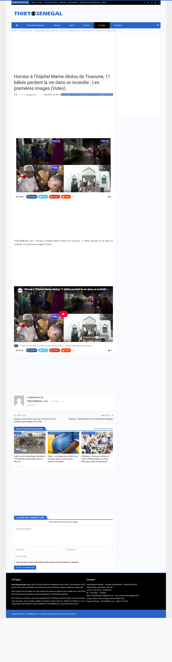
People (86, 25)
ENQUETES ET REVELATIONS (90, 2)
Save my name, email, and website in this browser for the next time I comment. (47, 562)
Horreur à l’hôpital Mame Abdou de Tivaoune (79, 345)
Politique (118, 25)
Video (65, 94)
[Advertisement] (115, 13)
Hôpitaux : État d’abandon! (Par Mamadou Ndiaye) (90, 419)
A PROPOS (62, 2)
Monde (57, 25)
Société (101, 25)
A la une (17, 433)
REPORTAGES (73, 2)
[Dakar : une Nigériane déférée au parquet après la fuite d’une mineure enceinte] (63, 443)
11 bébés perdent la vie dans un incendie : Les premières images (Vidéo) (41, 345)
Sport (72, 25)
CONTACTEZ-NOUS (50, 2)
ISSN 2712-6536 (36, 2)
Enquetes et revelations (93, 94)
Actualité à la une (75, 94)
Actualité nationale (35, 25)
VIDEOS (104, 2)
